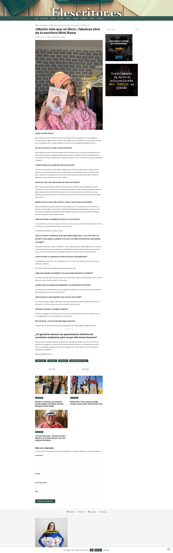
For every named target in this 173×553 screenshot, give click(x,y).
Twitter (82, 512)
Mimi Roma (63, 361)
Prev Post (52, 369)
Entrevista (52, 361)
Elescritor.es (40, 37)
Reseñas (76, 18)
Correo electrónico (41, 483)
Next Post (86, 369)
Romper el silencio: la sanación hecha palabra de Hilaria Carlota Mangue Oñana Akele (49, 404)
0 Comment (61, 37)
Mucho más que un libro (78, 361)
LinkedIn (103, 512)
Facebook (71, 512)
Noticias (53, 18)
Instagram (92, 512)
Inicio (36, 18)
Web (36, 491)
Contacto (100, 18)
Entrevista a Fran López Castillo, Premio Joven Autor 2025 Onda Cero (86, 403)
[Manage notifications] (168, 549)
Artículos (61, 18)
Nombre (37, 474)
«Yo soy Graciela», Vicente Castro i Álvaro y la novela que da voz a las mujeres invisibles (50, 438)
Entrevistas (44, 18)
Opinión (68, 18)
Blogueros (84, 18)
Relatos (91, 18)
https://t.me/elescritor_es (43, 354)
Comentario (39, 455)
